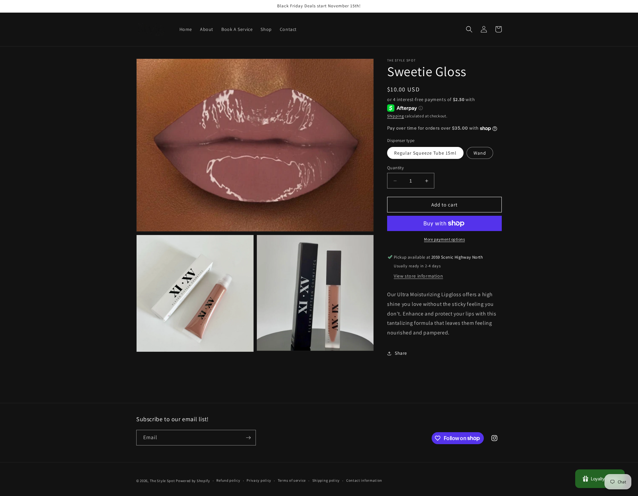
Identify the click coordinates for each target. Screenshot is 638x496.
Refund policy (228, 480)
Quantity (395, 168)
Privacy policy (259, 480)
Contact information (364, 480)
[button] (469, 29)
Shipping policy (326, 480)
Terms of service (292, 480)
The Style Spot (162, 480)
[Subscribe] (248, 437)
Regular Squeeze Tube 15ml (425, 153)
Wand (480, 153)
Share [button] (401, 353)
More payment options (444, 239)
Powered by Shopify (193, 480)
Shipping (395, 115)
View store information (418, 276)
